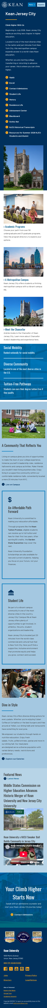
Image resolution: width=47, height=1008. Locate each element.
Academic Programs (15, 226)
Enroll (11, 83)
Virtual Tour (8, 993)
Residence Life (16, 105)
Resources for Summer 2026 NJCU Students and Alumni (25, 134)
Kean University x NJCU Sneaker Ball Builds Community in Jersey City (22, 839)
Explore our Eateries (15, 759)
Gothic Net (14, 121)
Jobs (6, 975)
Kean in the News (9, 990)
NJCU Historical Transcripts (22, 127)
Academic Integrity (10, 996)
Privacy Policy (31, 975)
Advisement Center (18, 110)
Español (41, 5)
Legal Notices (31, 980)
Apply (11, 77)
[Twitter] (11, 969)
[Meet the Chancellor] (23, 311)
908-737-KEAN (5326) (12, 963)
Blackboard (14, 116)
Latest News (13, 778)
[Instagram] (22, 969)
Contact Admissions (18, 88)
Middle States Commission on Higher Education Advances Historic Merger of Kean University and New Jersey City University (23, 795)
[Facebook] (5, 969)
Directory (7, 980)
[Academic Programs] (23, 209)
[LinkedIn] (27, 969)
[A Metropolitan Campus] (23, 262)
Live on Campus (13, 484)
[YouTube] (16, 969)
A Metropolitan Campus (17, 280)
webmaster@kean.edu (20, 1003)
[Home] (12, 4)
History (12, 99)
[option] (41, 5)
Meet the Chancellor (15, 329)
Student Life (15, 94)
